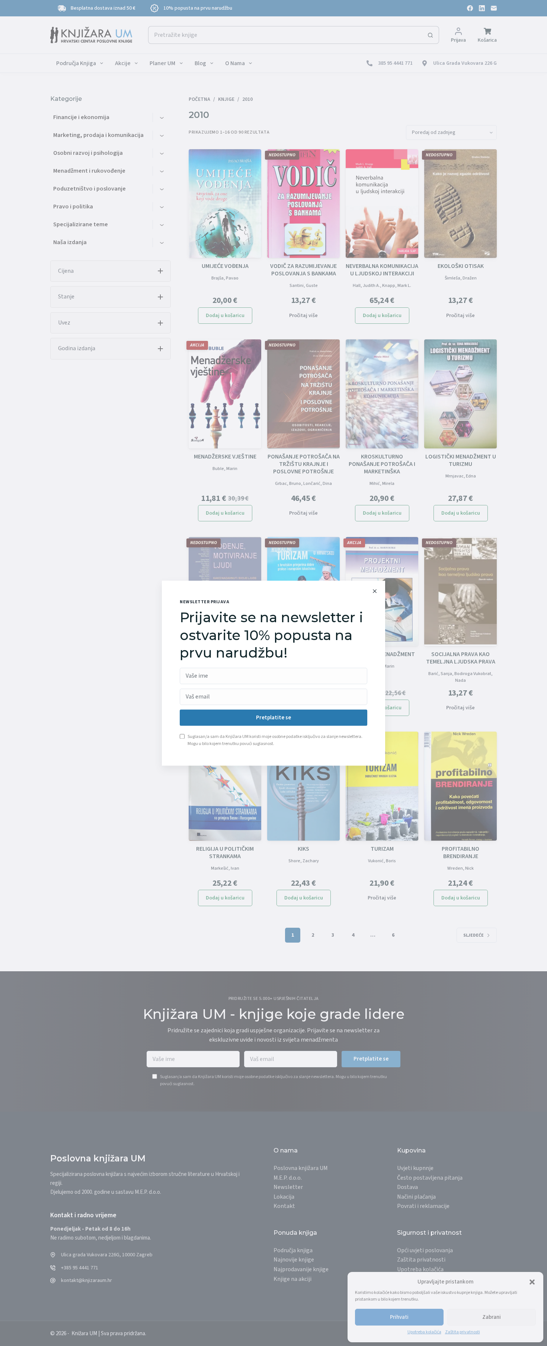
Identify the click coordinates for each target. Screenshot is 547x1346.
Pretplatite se (273, 718)
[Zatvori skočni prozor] (375, 591)
